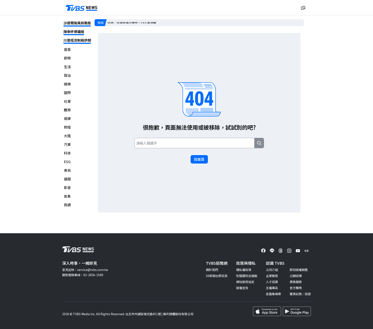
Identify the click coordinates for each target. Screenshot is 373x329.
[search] (259, 143)
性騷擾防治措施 (246, 276)
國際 (67, 92)
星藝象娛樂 (273, 294)
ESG (67, 161)
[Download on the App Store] (267, 311)
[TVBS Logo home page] (82, 8)
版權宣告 (242, 288)
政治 (67, 75)
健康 (67, 118)
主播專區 (272, 288)
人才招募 (272, 282)
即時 (67, 58)
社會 (67, 101)
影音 (67, 187)
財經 (67, 127)
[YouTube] (298, 250)
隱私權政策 (243, 270)
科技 (67, 153)
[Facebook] (263, 250)
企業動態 (272, 276)
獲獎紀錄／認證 (300, 294)
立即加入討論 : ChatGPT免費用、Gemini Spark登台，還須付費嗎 (152, 22)
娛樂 (67, 84)
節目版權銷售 (299, 270)
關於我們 (212, 270)
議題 (67, 178)
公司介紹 (272, 270)
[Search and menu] (303, 7)
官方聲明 (296, 288)
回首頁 (199, 159)
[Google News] (306, 250)
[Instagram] (289, 250)
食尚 (67, 170)
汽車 (67, 144)
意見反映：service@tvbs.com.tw (85, 270)
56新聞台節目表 (217, 276)
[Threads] (280, 250)
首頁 (67, 49)
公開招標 (296, 276)
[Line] (272, 250)
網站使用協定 (245, 282)
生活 (67, 66)
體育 (67, 109)
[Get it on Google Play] (297, 311)
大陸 (67, 135)
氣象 (67, 196)
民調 (67, 204)
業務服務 (296, 282)
